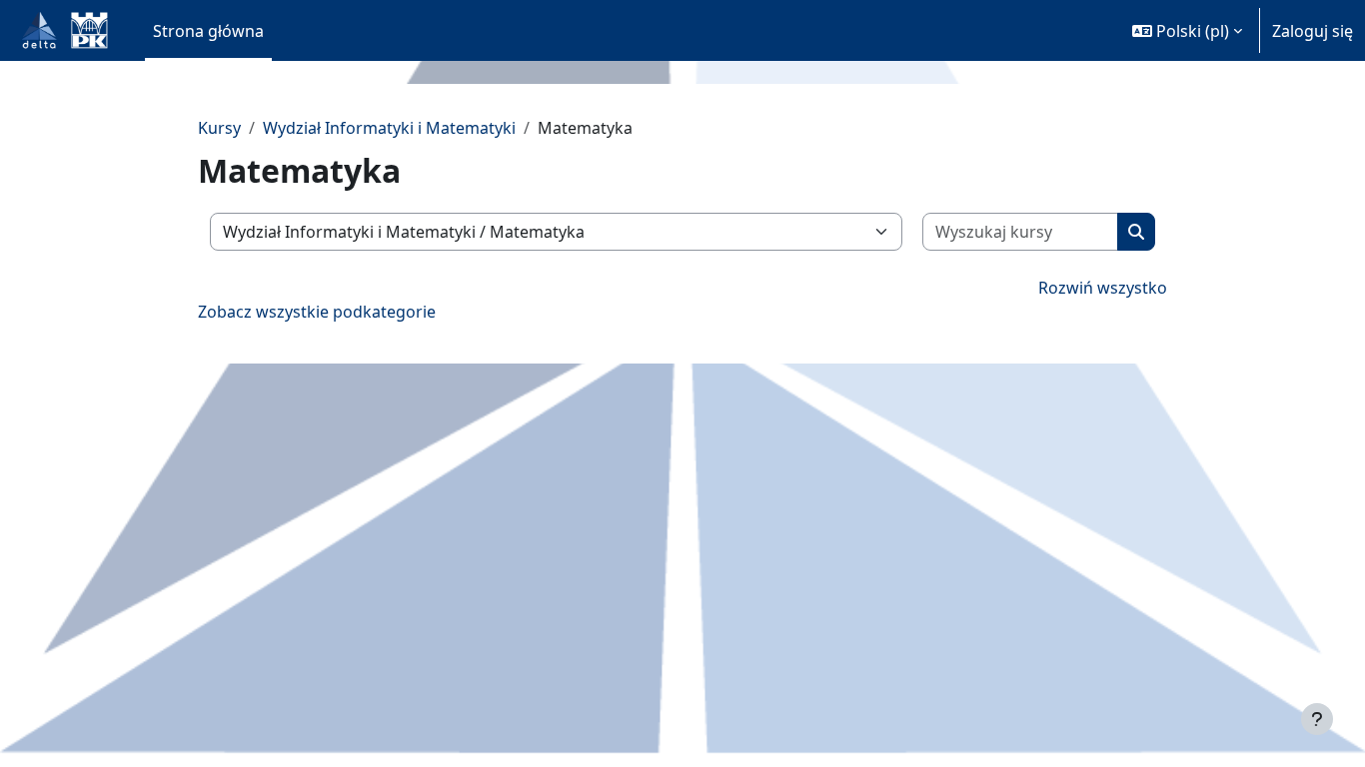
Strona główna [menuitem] (208, 31)
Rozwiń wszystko (1102, 288)
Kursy (219, 128)
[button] (1187, 30)
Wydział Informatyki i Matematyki (389, 128)
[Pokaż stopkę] (1317, 719)
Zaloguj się (1312, 31)
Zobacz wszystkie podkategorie (317, 312)
